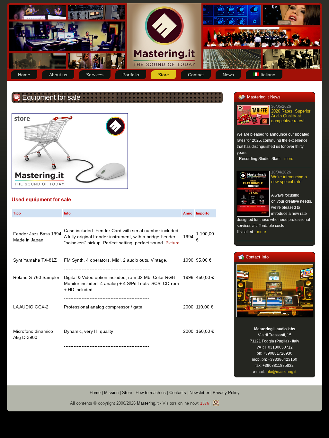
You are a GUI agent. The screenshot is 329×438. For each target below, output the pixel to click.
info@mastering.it (281, 371)
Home (95, 392)
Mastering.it (148, 403)
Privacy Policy (226, 392)
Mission (111, 392)
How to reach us (151, 392)
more (288, 158)
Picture (172, 242)
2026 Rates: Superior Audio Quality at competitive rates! (290, 116)
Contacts (178, 392)
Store (127, 392)
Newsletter (199, 392)
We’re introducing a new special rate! (289, 179)
